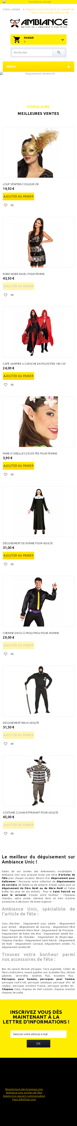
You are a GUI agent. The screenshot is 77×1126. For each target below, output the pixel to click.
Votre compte (11, 9)
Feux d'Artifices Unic (24, 1099)
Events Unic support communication (24, 1096)
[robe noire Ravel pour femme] (38, 242)
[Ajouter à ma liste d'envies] (6, 205)
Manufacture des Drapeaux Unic (24, 1089)
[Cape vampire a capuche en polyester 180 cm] (38, 332)
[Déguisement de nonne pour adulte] (38, 511)
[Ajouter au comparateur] (12, 205)
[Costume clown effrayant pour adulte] (38, 780)
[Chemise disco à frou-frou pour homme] (38, 601)
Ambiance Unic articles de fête (24, 1092)
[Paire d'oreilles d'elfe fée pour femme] (38, 421)
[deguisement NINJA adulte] (38, 691)
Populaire (38, 107)
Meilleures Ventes (38, 113)
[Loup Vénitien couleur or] (38, 152)
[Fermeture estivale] (38, 2)
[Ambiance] (38, 23)
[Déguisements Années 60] (38, 85)
